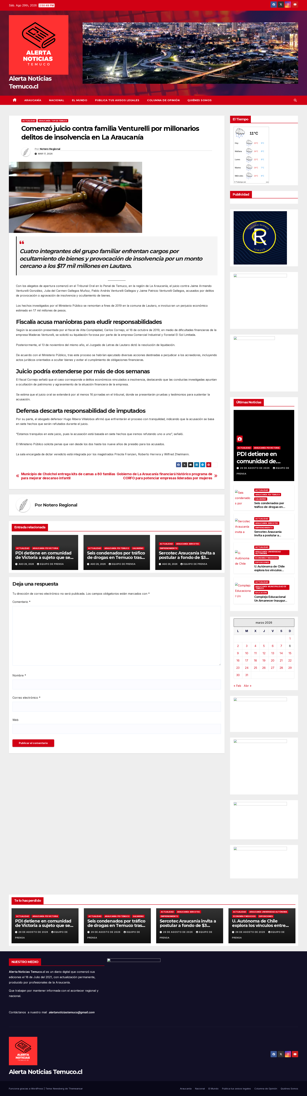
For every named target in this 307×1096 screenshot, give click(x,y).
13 (272, 653)
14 (281, 653)
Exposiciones (262, 562)
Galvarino (138, 548)
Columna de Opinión (163, 100)
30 (238, 675)
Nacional (56, 100)
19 (263, 660)
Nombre (19, 675)
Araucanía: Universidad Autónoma (268, 552)
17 (246, 660)
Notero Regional (50, 149)
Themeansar (76, 1088)
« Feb (237, 685)
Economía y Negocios (266, 558)
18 (255, 660)
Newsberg (58, 1088)
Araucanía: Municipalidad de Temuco (270, 587)
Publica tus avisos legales (117, 100)
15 (290, 653)
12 (264, 653)
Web (15, 720)
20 (272, 660)
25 (255, 668)
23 (237, 668)
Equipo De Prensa (52, 564)
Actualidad (28, 121)
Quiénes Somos (199, 100)
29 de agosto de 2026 (255, 468)
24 (247, 668)
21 (281, 660)
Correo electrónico (26, 697)
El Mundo (79, 100)
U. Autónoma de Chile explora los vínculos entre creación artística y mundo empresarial (270, 572)
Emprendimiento (168, 548)
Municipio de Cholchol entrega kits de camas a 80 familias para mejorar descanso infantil (68, 476)
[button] (295, 100)
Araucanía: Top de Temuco (53, 121)
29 (290, 668)
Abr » (247, 685)
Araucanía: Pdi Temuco (116, 548)
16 (237, 660)
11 (255, 653)
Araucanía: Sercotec (187, 544)
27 (272, 668)
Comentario (21, 602)
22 (290, 660)
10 (246, 653)
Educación (261, 593)
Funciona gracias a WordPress (26, 1088)
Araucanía (32, 100)
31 (246, 675)
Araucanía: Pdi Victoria (45, 548)
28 (281, 668)
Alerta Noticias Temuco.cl (45, 1072)
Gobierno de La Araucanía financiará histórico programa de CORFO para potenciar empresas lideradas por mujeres (164, 476)
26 (264, 668)
